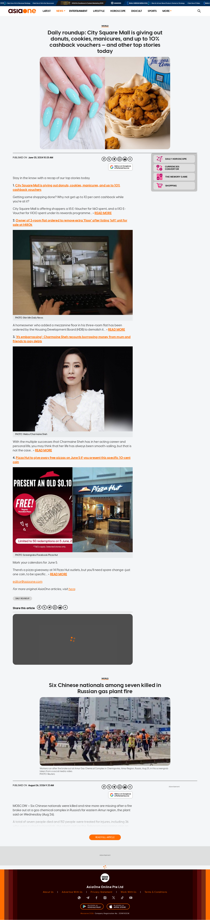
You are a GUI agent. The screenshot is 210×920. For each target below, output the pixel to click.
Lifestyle (98, 11)
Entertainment (78, 11)
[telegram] (114, 159)
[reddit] (124, 159)
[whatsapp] (119, 159)
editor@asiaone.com (27, 581)
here (71, 589)
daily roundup (22, 598)
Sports (152, 11)
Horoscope (117, 11)
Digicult (136, 11)
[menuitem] (46, 11)
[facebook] (104, 159)
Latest (47, 11)
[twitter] (109, 159)
